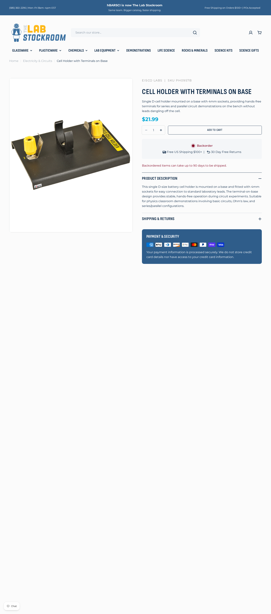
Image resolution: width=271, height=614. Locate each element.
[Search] (195, 32)
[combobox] (135, 32)
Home (13, 61)
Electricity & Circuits (37, 61)
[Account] (251, 32)
